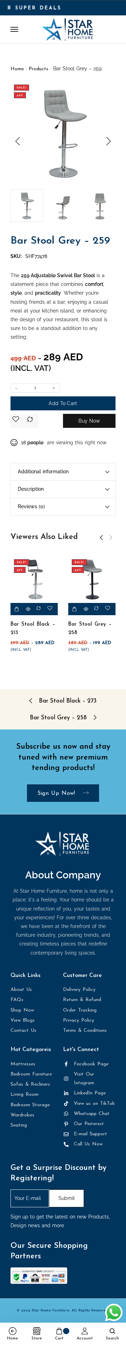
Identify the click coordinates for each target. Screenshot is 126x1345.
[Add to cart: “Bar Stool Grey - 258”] (74, 609)
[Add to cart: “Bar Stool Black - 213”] (16, 609)
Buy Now (89, 421)
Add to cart (63, 403)
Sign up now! (57, 793)
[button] (17, 141)
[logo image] (67, 29)
